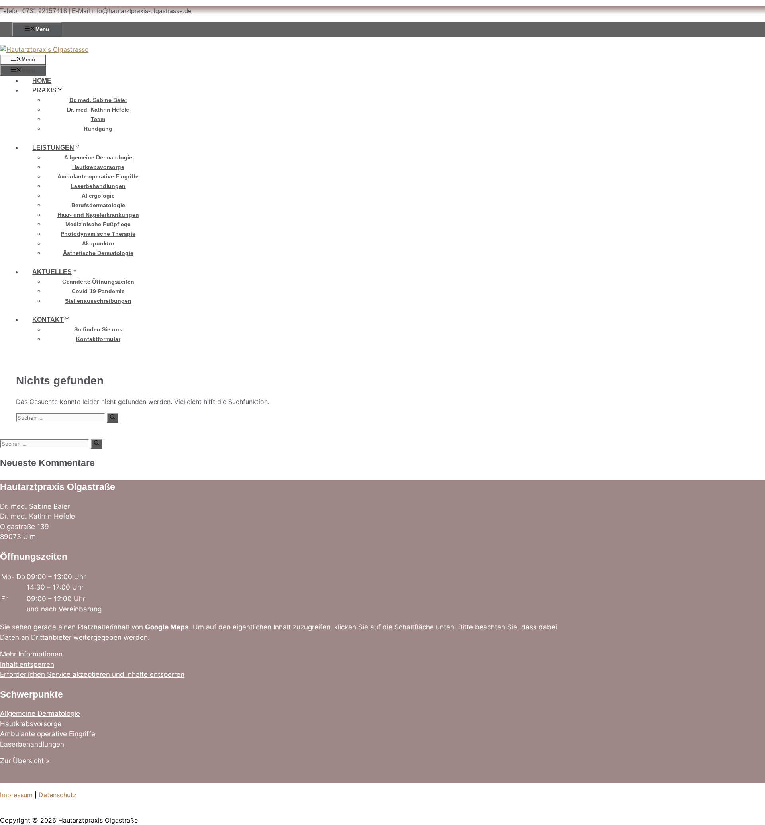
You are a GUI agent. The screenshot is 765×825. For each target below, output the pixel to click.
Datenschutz (57, 795)
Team (98, 119)
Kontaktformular (98, 339)
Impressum (16, 795)
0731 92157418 (44, 11)
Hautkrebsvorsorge (98, 167)
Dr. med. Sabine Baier (98, 100)
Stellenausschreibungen (98, 301)
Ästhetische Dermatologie (98, 253)
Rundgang (98, 128)
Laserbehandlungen (98, 186)
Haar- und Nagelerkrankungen (98, 215)
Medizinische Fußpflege (98, 224)
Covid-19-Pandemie (98, 291)
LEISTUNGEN (53, 147)
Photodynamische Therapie (98, 234)
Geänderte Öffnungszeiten (98, 281)
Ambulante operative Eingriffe (98, 176)
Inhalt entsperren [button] (27, 664)
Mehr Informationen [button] (31, 654)
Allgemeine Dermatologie (98, 157)
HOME (41, 80)
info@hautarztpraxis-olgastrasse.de (142, 11)
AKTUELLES (52, 271)
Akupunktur (98, 243)
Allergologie (98, 195)
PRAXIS (44, 90)
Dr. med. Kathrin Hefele (98, 109)
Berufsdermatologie (98, 205)
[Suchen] (112, 418)
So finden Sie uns (98, 329)
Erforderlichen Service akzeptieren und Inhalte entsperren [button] (92, 674)
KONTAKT (48, 319)
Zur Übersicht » (24, 761)
